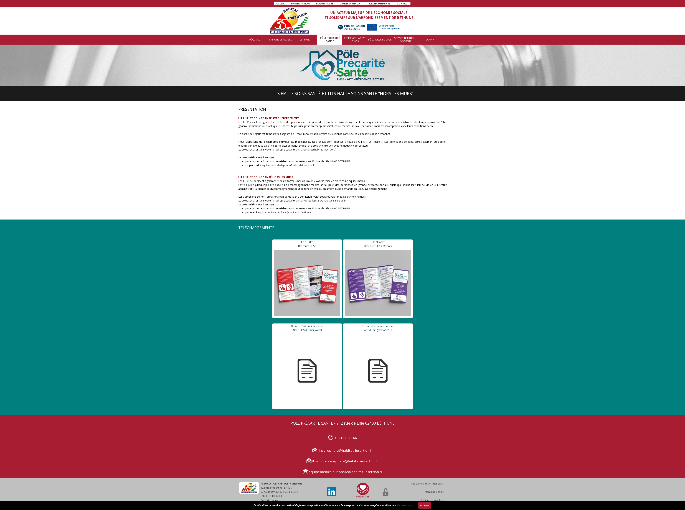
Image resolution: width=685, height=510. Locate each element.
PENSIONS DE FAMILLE (280, 39)
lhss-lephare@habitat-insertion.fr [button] (317, 149)
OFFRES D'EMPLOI (350, 3)
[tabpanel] (341, 3)
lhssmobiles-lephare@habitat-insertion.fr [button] (322, 200)
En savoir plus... (406, 505)
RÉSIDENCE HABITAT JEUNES (355, 39)
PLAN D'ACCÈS (324, 3)
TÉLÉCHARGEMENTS (378, 3)
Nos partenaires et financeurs (427, 483)
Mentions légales (434, 491)
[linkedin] (331, 491)
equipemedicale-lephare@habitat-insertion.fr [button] (288, 165)
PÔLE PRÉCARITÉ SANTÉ (330, 39)
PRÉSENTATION (300, 3)
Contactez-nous (269, 500)
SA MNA (430, 39)
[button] (330, 437)
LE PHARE (305, 39)
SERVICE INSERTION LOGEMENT (404, 39)
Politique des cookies (432, 500)
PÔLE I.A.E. (255, 39)
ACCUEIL (280, 3)
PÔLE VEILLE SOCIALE (380, 39)
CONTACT (403, 3)
